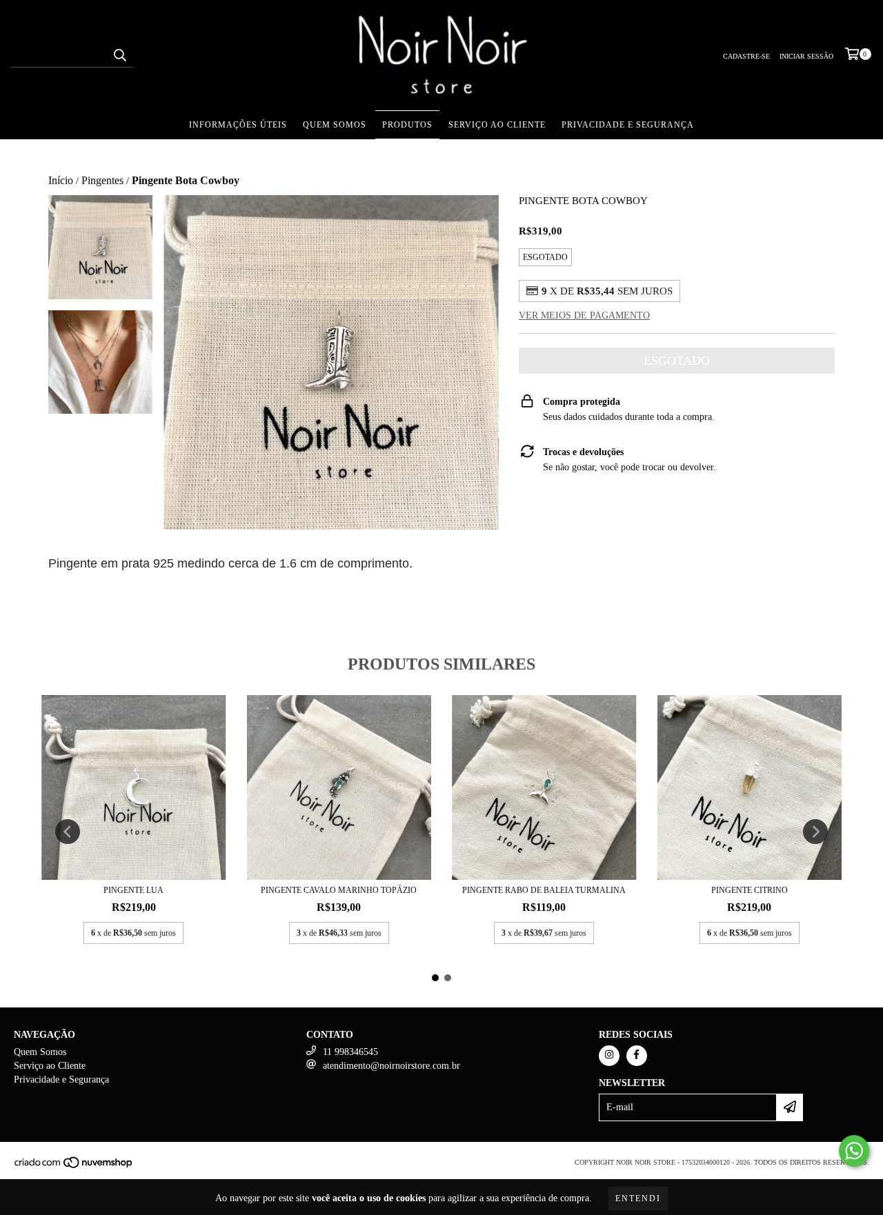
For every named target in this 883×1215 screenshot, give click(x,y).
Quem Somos (334, 125)
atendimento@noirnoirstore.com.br (391, 1066)
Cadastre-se (746, 56)
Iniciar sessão (806, 56)
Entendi (638, 1198)
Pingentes (102, 180)
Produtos (407, 125)
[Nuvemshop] (74, 1166)
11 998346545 (350, 1052)
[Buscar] (119, 55)
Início (60, 180)
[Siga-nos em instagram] (609, 1055)
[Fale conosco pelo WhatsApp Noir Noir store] (854, 1151)
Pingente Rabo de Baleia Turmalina (544, 890)
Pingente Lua (133, 890)
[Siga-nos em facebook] (636, 1055)
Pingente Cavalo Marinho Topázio (339, 890)
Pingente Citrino (749, 890)
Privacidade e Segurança (628, 125)
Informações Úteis (238, 125)
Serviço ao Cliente (497, 125)
